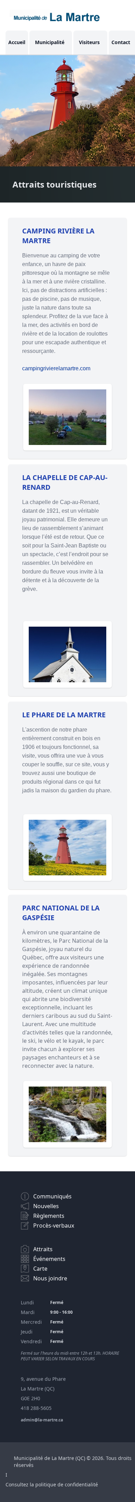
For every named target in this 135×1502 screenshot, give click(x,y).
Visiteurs (89, 42)
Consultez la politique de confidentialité (52, 1484)
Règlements (48, 1216)
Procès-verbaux (53, 1225)
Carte (40, 1268)
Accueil (16, 42)
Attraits (43, 1249)
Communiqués (52, 1196)
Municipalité (49, 42)
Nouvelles (46, 1206)
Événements (49, 1259)
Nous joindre (50, 1278)
